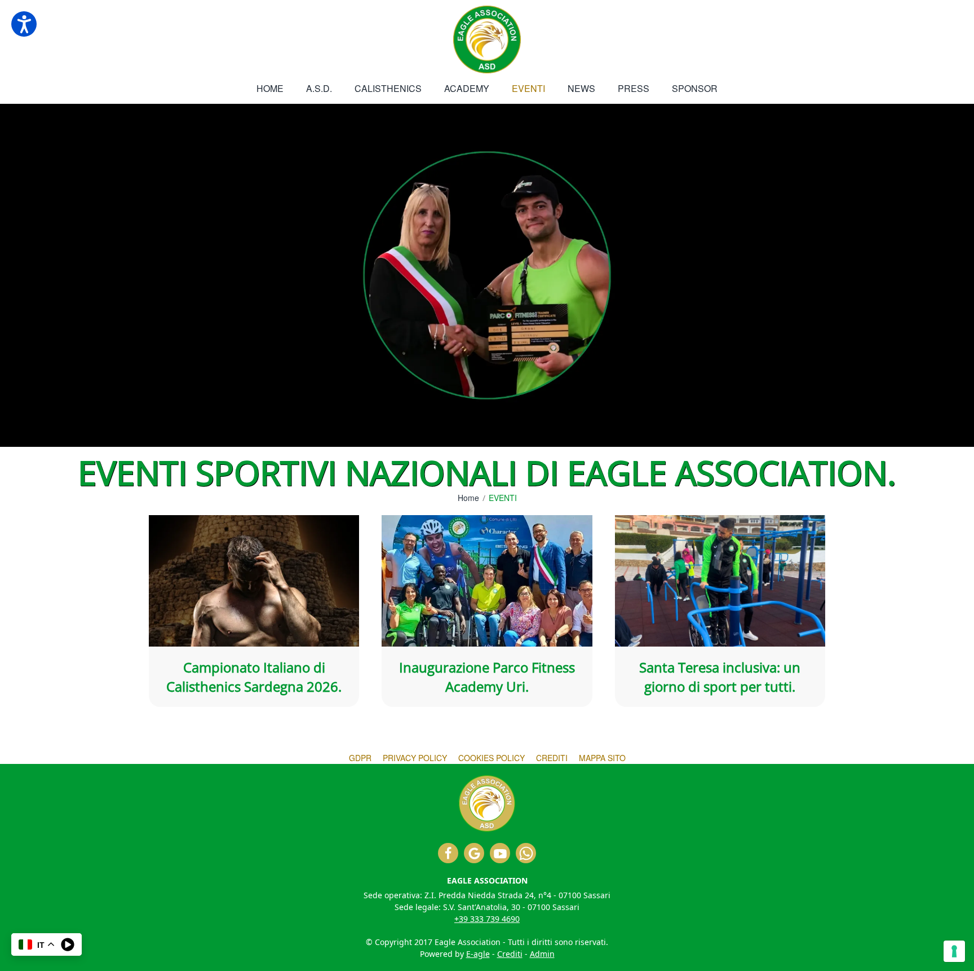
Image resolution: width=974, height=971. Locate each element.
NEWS (581, 88)
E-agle (478, 953)
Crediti (552, 757)
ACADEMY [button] (466, 88)
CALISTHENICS (388, 88)
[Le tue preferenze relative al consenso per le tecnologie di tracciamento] (954, 951)
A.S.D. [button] (319, 88)
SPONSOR (695, 88)
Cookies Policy (491, 757)
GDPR (360, 757)
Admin (542, 953)
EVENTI (528, 88)
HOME (270, 88)
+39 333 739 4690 (487, 918)
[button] (24, 24)
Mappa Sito (602, 757)
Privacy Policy (415, 757)
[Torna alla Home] (487, 39)
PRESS (633, 88)
